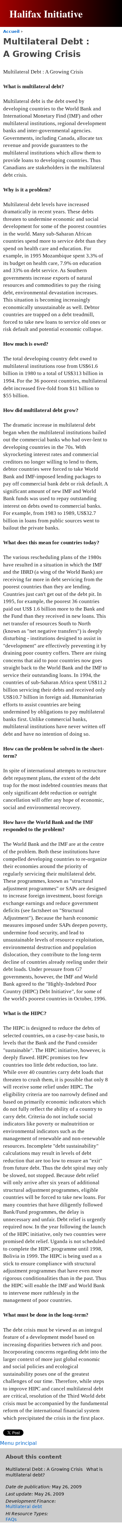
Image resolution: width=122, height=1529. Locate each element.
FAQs (11, 1519)
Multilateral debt (24, 1506)
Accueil (11, 31)
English (101, 47)
